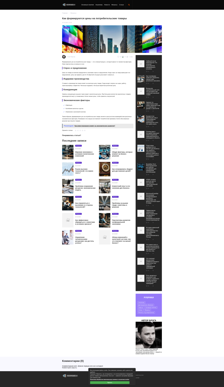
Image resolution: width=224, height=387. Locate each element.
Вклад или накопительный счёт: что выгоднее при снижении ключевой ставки (153, 91)
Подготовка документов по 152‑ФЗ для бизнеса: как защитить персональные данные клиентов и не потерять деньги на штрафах (153, 151)
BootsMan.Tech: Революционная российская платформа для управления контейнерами (151, 168)
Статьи (121, 5)
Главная (65, 13)
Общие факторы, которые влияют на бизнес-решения (122, 154)
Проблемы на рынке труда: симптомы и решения (120, 205)
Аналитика (99, 5)
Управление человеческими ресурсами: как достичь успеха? (84, 240)
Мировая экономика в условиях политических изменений (84, 154)
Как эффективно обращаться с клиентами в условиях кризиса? (85, 222)
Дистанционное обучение (145, 305)
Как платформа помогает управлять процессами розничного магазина (153, 78)
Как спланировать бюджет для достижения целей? (122, 170)
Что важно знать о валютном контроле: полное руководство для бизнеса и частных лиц (152, 248)
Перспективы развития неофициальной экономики (121, 222)
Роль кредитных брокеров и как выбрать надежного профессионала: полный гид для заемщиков (152, 279)
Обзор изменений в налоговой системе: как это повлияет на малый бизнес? (121, 240)
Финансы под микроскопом (146, 312)
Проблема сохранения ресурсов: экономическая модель (85, 188)
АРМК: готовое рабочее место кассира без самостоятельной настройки (151, 183)
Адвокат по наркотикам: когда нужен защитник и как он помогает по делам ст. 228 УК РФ (153, 105)
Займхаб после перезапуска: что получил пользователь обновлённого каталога (151, 65)
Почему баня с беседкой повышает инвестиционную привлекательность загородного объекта (153, 135)
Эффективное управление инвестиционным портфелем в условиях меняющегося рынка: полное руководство (153, 215)
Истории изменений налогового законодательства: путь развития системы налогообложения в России (152, 232)
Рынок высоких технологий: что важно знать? (84, 171)
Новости (107, 5)
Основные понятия (87, 5)
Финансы (114, 5)
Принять (109, 382)
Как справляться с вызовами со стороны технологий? (84, 205)
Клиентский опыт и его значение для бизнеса (121, 187)
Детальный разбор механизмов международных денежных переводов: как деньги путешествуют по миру (153, 198)
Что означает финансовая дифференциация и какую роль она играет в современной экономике (152, 263)
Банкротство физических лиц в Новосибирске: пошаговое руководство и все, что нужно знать (152, 120)
